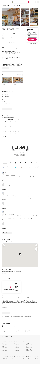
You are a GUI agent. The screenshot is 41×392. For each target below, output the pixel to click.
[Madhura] (3, 212)
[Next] (22, 75)
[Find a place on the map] (4, 245)
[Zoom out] (36, 250)
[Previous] (20, 75)
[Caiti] (3, 184)
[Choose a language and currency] (35, 2)
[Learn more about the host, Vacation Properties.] (3, 38)
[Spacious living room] (11, 17)
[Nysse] (3, 193)
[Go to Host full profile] (11, 287)
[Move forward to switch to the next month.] (18, 119)
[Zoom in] (36, 248)
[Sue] (3, 203)
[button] (18, 124)
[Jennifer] (3, 223)
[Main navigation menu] (38, 2)
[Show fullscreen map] (36, 245)
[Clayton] (3, 173)
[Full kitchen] (34, 21)
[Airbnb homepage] (2, 2)
